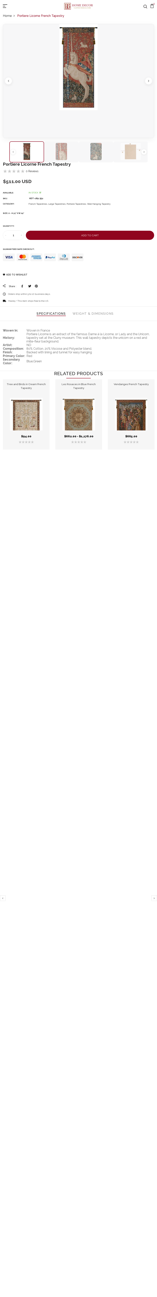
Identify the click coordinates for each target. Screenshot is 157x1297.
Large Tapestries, (57, 204)
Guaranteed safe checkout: (19, 249)
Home (7, 16)
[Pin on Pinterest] (36, 286)
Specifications (51, 313)
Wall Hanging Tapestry (99, 204)
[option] (78, 81)
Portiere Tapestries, (77, 204)
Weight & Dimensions (93, 313)
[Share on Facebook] (22, 286)
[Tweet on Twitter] (29, 286)
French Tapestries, (38, 204)
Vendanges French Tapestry (131, 384)
